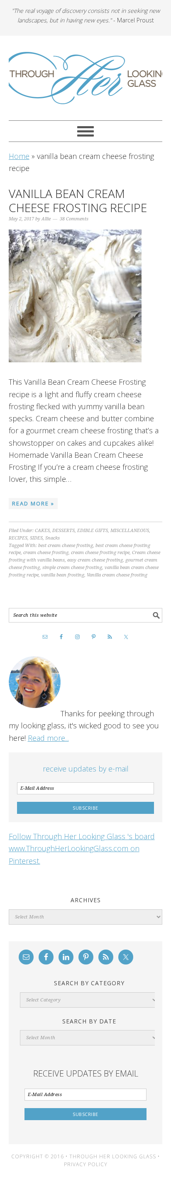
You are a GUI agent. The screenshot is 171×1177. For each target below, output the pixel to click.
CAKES (42, 530)
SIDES (36, 538)
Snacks (52, 538)
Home (19, 156)
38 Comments (74, 219)
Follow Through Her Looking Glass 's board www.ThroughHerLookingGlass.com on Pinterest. (82, 848)
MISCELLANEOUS (129, 530)
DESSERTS (63, 530)
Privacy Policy (85, 1164)
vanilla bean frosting (62, 575)
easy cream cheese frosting (95, 560)
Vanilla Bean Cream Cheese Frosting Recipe (78, 200)
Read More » (33, 503)
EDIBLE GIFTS (92, 530)
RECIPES (18, 538)
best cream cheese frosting (65, 545)
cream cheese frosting (45, 552)
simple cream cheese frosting (72, 567)
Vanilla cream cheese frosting (117, 575)
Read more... (48, 738)
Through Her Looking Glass (86, 78)
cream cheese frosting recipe (100, 552)
